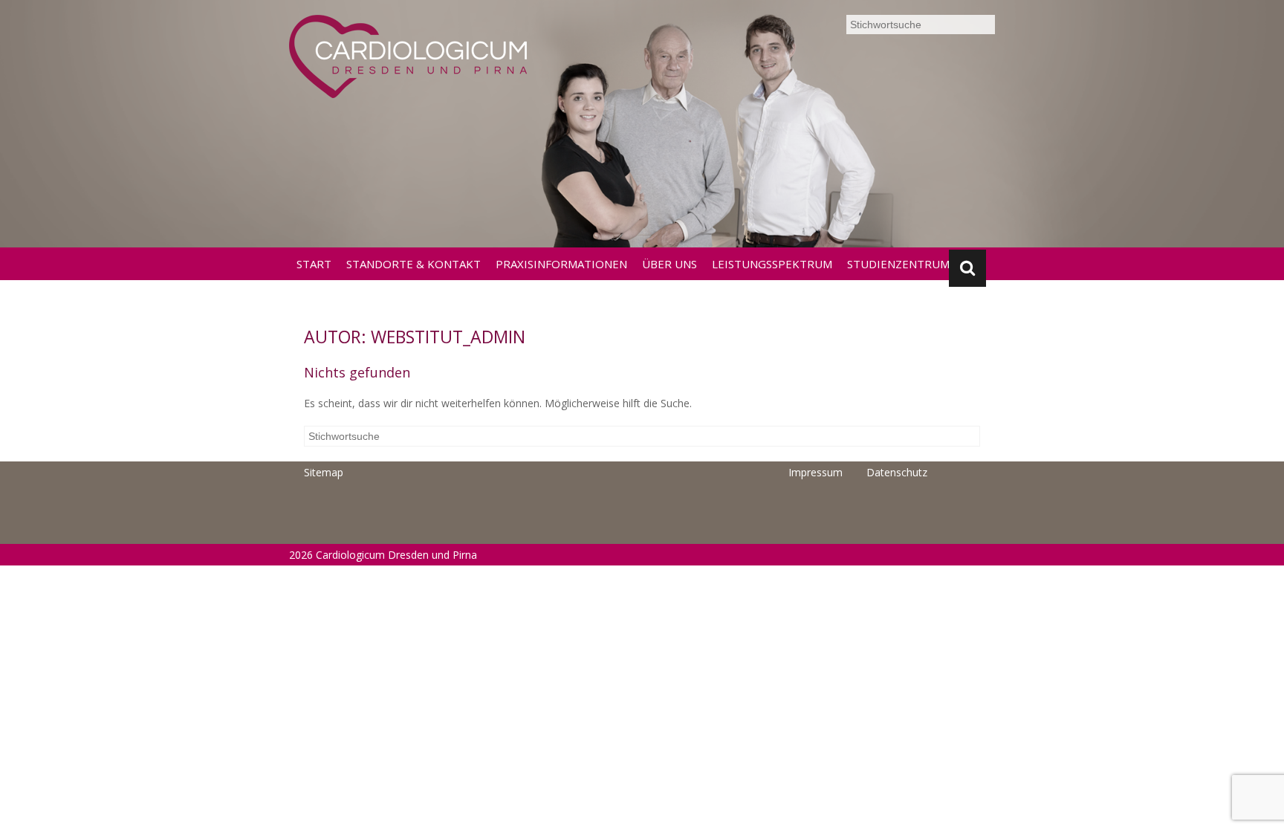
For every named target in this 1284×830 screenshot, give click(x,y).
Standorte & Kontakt (413, 263)
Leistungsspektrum (772, 263)
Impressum (815, 472)
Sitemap (323, 472)
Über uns (669, 263)
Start (313, 263)
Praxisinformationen (561, 263)
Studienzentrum (898, 263)
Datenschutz (896, 472)
